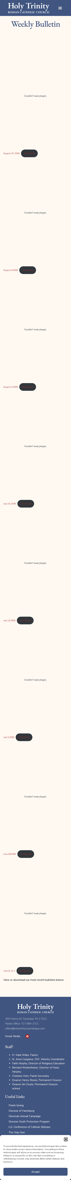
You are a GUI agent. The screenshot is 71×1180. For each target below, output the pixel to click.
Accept (35, 1172)
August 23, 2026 (11, 153)
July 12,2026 (9, 620)
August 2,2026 (10, 387)
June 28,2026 (9, 854)
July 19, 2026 (9, 503)
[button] (66, 1139)
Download (29, 153)
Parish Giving (16, 1105)
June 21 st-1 (9, 970)
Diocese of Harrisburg (21, 1111)
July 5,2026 (8, 737)
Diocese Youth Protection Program (29, 1121)
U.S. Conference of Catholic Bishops (29, 1127)
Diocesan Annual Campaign (25, 1116)
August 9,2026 (10, 270)
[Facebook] (27, 1036)
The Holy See (17, 1132)
